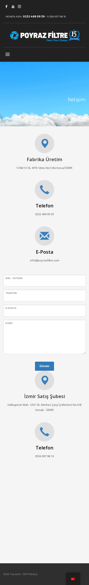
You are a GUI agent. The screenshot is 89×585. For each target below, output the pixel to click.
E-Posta (44, 252)
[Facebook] (6, 6)
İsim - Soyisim (13, 278)
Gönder (44, 366)
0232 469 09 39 (33, 16)
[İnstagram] (19, 6)
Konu (9, 323)
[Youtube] (13, 6)
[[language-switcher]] (26, 6)
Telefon (44, 205)
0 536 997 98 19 (56, 16)
